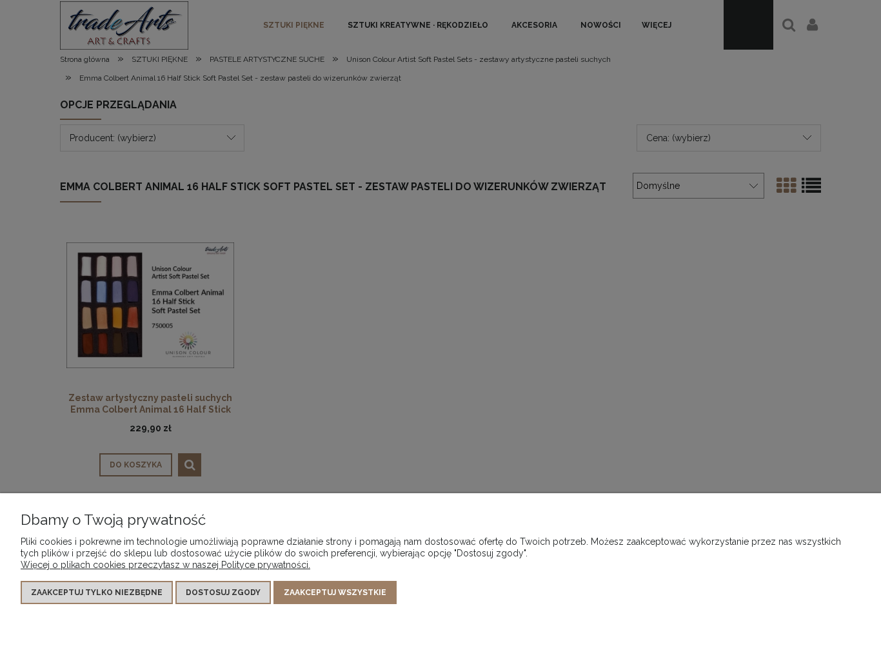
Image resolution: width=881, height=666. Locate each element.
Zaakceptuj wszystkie (335, 592)
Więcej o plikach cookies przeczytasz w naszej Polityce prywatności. (165, 565)
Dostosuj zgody (223, 592)
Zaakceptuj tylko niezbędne (97, 592)
